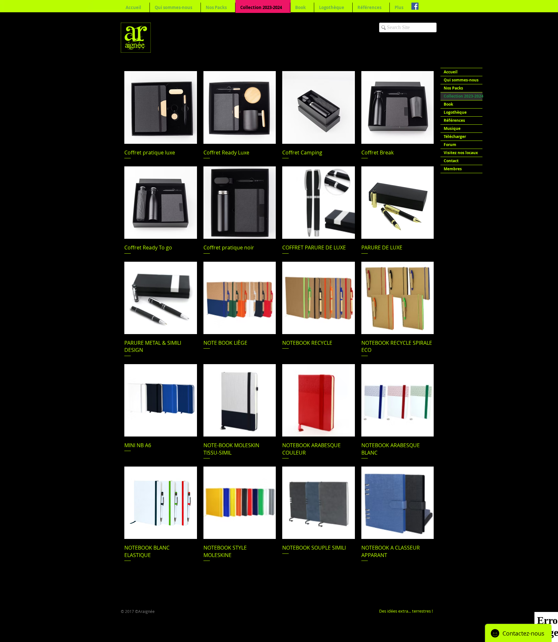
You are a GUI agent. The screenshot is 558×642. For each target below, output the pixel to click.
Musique (452, 128)
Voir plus (279, 580)
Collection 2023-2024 (463, 96)
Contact (451, 160)
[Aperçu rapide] (160, 107)
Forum (450, 144)
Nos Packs (453, 88)
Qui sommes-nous (461, 80)
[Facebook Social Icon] (414, 6)
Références (454, 120)
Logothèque (455, 112)
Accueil (451, 72)
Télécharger (455, 136)
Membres (453, 169)
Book (448, 104)
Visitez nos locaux (461, 152)
